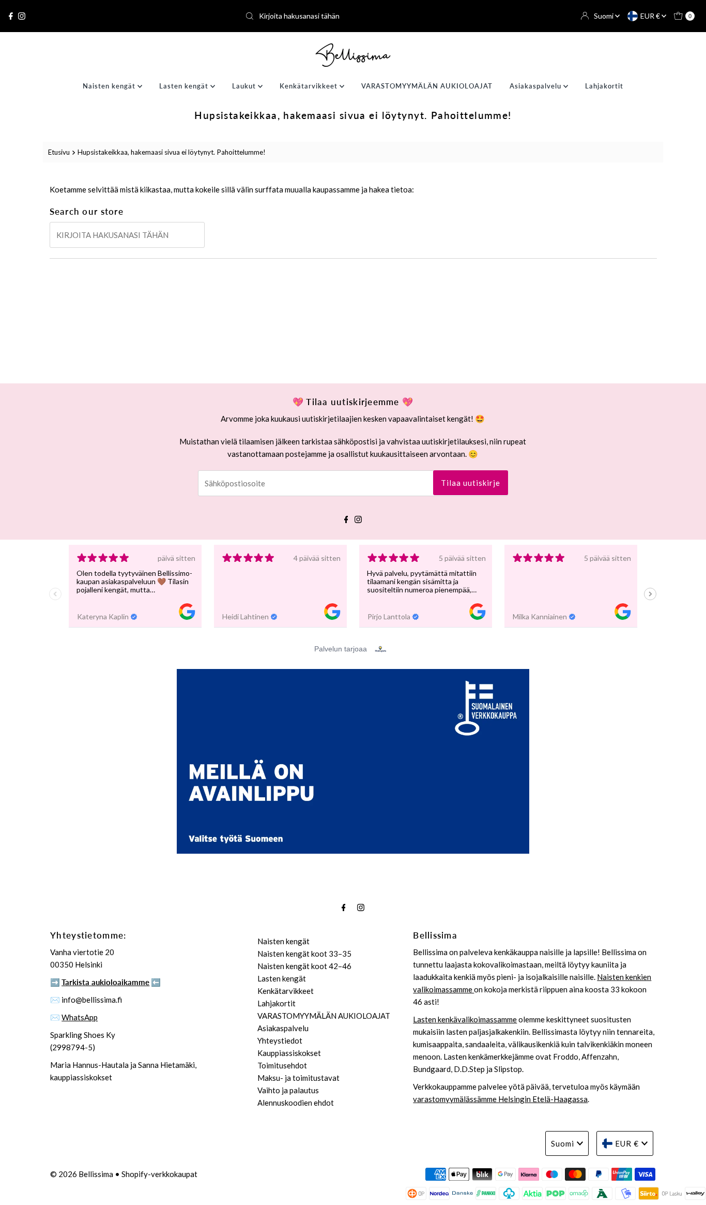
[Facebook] (11, 16)
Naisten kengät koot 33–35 (304, 953)
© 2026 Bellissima (81, 1174)
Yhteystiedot (279, 1040)
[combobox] (353, 16)
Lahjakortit (604, 86)
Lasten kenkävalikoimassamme (465, 1019)
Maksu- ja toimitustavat (298, 1077)
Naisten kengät (110, 86)
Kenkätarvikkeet (310, 86)
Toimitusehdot (282, 1065)
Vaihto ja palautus (288, 1090)
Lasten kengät (184, 86)
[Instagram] (21, 16)
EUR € (651, 15)
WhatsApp (80, 1017)
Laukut (245, 86)
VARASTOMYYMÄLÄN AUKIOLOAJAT (427, 86)
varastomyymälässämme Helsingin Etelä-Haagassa (500, 1099)
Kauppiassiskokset (289, 1053)
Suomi (604, 15)
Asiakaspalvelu (536, 86)
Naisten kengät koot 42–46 (304, 966)
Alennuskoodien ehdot (295, 1102)
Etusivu (59, 152)
